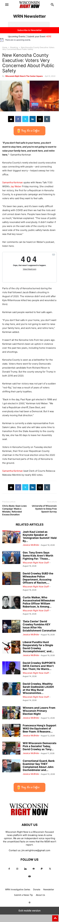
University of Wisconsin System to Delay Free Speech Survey (44, 508)
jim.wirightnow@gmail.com (35, 850)
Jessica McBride (31, 545)
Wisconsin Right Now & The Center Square (24, 76)
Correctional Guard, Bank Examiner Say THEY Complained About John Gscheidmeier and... (39, 765)
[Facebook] (18, 119)
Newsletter (48, 889)
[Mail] (34, 868)
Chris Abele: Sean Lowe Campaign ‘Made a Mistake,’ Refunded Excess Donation (14, 510)
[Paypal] (42, 868)
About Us (40, 895)
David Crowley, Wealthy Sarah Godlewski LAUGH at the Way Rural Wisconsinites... (38, 688)
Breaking (14, 47)
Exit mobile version (30, 910)
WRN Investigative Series (17, 889)
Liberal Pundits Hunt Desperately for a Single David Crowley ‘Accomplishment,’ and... (38, 647)
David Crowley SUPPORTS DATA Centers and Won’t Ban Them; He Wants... (39, 666)
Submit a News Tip (23, 895)
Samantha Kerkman (12, 182)
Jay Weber (15, 186)
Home (4, 47)
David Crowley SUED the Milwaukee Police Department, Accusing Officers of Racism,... (38, 578)
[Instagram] (17, 868)
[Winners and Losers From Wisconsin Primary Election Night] (11, 713)
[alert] (29, 40)
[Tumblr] (47, 119)
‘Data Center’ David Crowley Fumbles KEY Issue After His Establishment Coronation (39, 626)
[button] (6, 4)
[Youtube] (29, 876)
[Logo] (29, 815)
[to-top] (55, 917)
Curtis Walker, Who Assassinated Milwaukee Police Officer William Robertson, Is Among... (39, 602)
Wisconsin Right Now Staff (36, 562)
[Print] (11, 119)
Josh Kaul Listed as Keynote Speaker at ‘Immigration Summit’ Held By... (40, 536)
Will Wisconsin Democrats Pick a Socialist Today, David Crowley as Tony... (39, 746)
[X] (25, 119)
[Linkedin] (32, 119)
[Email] (40, 119)
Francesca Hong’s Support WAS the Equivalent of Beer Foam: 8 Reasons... (39, 728)
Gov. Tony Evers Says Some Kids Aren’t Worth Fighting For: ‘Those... (38, 555)
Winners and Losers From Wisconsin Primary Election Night (39, 710)
